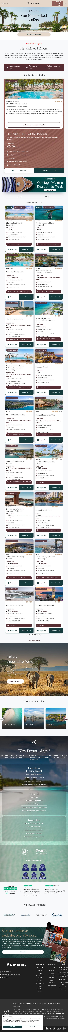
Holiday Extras (52, 985)
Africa (40, 986)
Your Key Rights (63, 972)
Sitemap (63, 990)
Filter (49, 197)
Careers (51, 978)
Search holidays (35, 34)
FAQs (51, 988)
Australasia (40, 989)
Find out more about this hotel (33, 125)
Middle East (39, 970)
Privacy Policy (63, 979)
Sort (20, 197)
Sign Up (22, 952)
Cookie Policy (63, 987)
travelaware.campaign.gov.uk (55, 1013)
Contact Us (51, 967)
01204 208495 (6, 972)
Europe (40, 973)
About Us (51, 970)
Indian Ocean (40, 967)
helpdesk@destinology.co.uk (11, 975)
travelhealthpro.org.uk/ (54, 1016)
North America (40, 983)
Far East (39, 980)
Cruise (40, 992)
